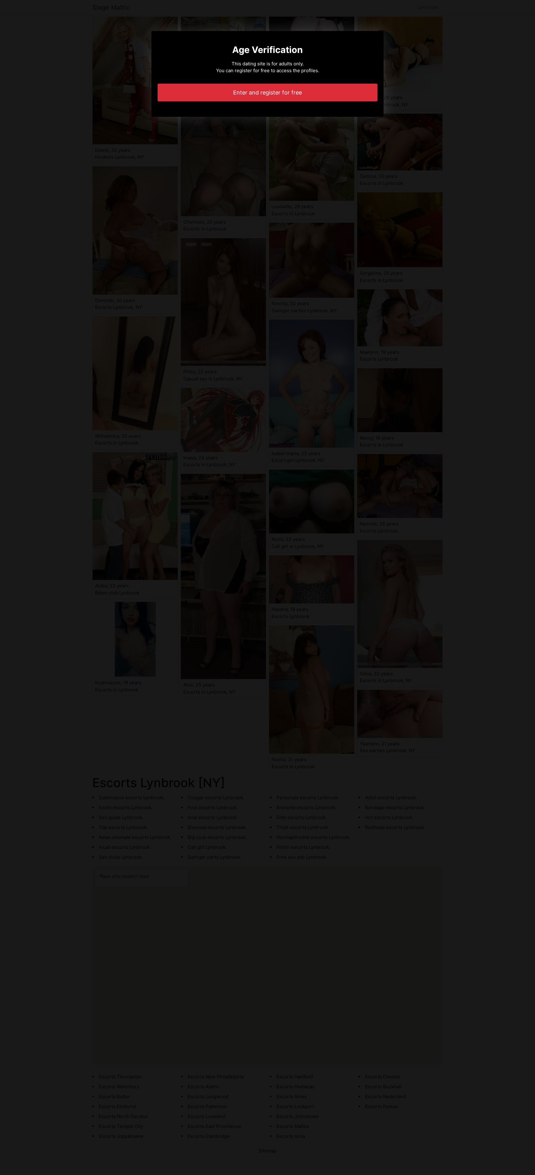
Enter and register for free (267, 92)
